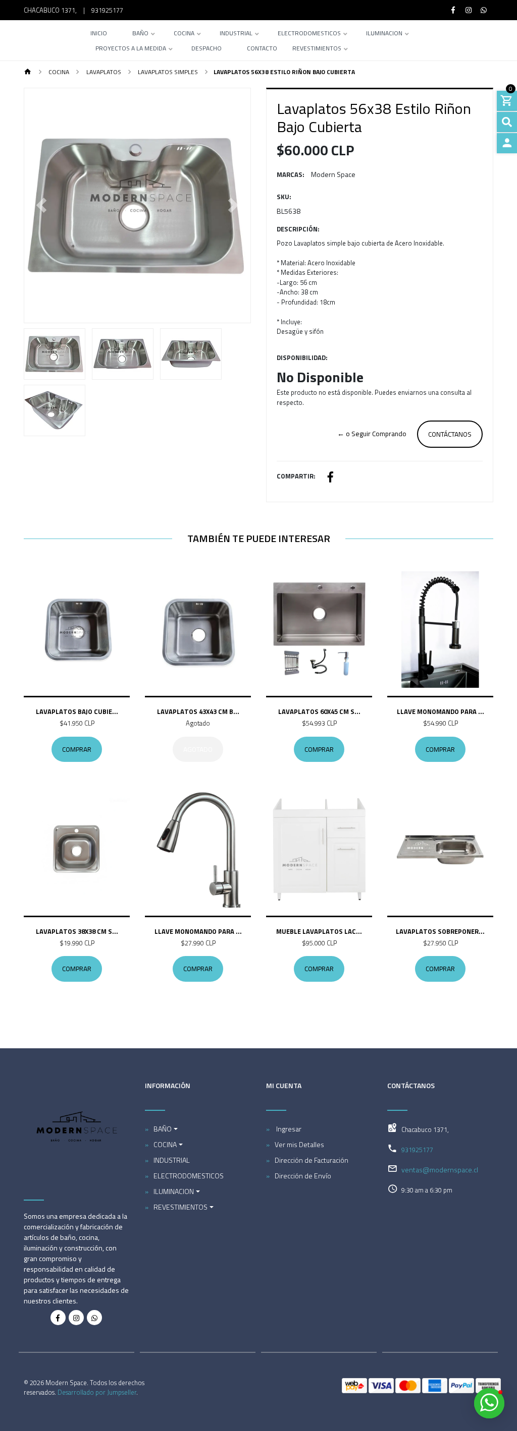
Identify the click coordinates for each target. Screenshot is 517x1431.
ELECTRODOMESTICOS (309, 34)
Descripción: (298, 229)
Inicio (98, 34)
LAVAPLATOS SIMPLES (167, 72)
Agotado (198, 749)
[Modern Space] (46, 40)
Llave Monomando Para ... (440, 711)
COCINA (184, 34)
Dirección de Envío (303, 1175)
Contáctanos (450, 434)
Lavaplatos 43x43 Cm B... (198, 711)
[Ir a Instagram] (468, 10)
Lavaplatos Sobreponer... (440, 931)
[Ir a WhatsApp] (484, 10)
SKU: (284, 197)
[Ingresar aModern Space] (507, 143)
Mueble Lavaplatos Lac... (319, 931)
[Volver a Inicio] (28, 72)
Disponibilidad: (302, 358)
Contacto (262, 49)
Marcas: (290, 175)
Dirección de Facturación (311, 1160)
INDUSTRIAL (236, 34)
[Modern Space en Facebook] (58, 1317)
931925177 (107, 10)
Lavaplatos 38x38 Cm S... (77, 931)
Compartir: (296, 476)
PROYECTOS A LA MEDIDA (130, 49)
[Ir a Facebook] (453, 10)
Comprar (76, 749)
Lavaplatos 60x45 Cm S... (319, 711)
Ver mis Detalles (299, 1144)
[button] (41, 205)
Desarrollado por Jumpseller (97, 1392)
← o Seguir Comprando (371, 434)
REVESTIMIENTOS (316, 49)
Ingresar (288, 1128)
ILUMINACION (384, 34)
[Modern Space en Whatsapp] (94, 1317)
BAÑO (140, 34)
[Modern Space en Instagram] (76, 1317)
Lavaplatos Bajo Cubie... (77, 711)
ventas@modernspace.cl (439, 1169)
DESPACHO (206, 49)
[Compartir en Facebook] (330, 478)
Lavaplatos (103, 72)
